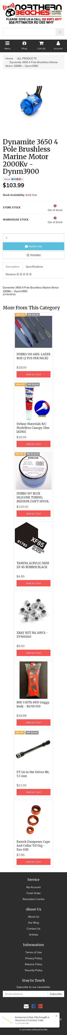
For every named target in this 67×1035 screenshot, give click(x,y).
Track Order (33, 893)
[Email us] (26, 1006)
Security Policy (33, 970)
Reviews (11, 274)
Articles (33, 934)
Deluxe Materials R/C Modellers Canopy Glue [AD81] (33, 427)
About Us (33, 916)
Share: (8, 179)
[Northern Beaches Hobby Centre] (33, 12)
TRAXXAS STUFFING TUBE (29, 1020)
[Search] (60, 32)
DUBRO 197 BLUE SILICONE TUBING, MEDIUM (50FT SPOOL (33, 497)
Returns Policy (33, 964)
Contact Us (33, 928)
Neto (45, 1029)
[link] (33, 1006)
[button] (33, 255)
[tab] (13, 267)
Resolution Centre (33, 899)
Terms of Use (33, 952)
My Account (33, 887)
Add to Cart (33, 374)
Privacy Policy (33, 958)
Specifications (34, 266)
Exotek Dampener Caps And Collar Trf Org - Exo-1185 (33, 845)
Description (13, 266)
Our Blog (33, 922)
